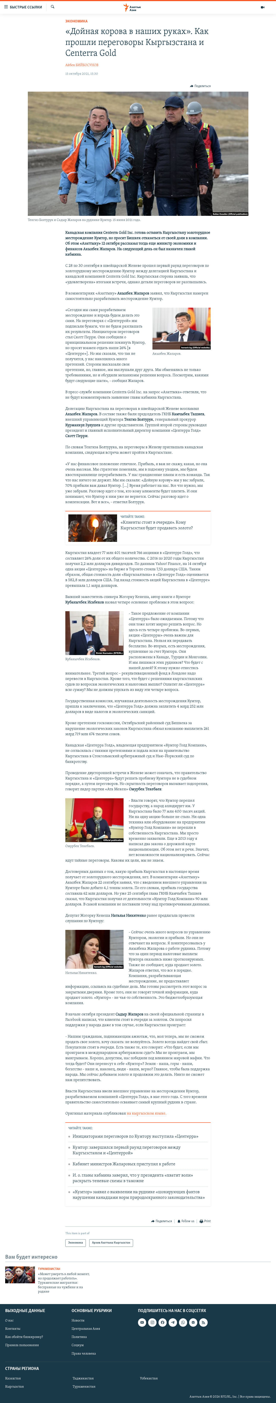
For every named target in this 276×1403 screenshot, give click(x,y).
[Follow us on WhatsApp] (183, 1322)
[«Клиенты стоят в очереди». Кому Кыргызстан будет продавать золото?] (92, 528)
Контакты (12, 1329)
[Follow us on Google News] (193, 1322)
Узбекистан (149, 1378)
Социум (78, 1345)
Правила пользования (22, 1345)
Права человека (84, 1353)
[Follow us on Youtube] (142, 1322)
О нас (9, 1320)
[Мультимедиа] (262, 7)
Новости (78, 1320)
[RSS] (203, 1322)
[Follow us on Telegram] (173, 1322)
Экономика (76, 22)
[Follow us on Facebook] (162, 1322)
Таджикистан (83, 1378)
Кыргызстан (14, 1387)
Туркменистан (49, 1269)
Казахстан (13, 1378)
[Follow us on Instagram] (152, 1322)
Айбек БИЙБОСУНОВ (81, 65)
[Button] (200, 86)
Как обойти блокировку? (24, 1337)
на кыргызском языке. (146, 1114)
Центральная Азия (86, 1329)
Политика (79, 1337)
